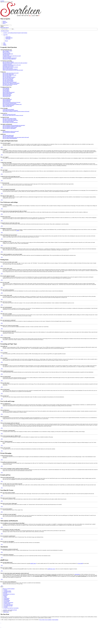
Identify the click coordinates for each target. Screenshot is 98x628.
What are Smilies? (6, 90)
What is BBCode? (6, 88)
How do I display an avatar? (8, 67)
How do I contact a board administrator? (10, 138)
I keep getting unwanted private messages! (10, 110)
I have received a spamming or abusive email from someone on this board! (16, 111)
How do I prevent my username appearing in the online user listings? (15, 62)
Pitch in (4, 23)
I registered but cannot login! (8, 53)
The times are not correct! (7, 63)
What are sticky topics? (7, 94)
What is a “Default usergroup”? (8, 105)
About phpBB (80, 563)
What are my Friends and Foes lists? (9, 114)
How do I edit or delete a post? (8, 73)
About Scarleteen (55, 619)
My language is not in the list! (8, 65)
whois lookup (77, 574)
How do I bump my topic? (7, 85)
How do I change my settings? (8, 61)
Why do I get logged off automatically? (10, 57)
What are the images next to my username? (10, 66)
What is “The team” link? (7, 106)
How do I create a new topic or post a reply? (11, 72)
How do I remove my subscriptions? (9, 128)
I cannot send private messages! (8, 109)
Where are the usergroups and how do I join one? (11, 102)
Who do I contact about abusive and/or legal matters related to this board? (16, 137)
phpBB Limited (33, 563)
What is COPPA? (6, 51)
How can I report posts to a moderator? (10, 82)
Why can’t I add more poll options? (9, 77)
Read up (4, 21)
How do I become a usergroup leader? (9, 103)
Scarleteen (2, 0)
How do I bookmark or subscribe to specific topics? (12, 126)
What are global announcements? (9, 92)
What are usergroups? (6, 101)
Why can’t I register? (6, 52)
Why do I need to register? (7, 50)
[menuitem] (7, 36)
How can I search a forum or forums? (9, 118)
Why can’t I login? (6, 54)
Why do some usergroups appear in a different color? (12, 104)
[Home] (20, 16)
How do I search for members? (8, 121)
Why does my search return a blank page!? (10, 120)
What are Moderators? (7, 100)
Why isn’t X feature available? (8, 136)
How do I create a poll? (7, 76)
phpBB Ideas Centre (51, 568)
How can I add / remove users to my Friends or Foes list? (13, 115)
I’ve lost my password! (7, 56)
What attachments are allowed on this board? (11, 131)
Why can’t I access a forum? (8, 79)
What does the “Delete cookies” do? (9, 58)
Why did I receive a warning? (8, 81)
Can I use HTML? (6, 89)
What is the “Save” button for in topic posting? (11, 83)
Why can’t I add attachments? (8, 80)
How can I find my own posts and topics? (10, 122)
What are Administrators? (7, 99)
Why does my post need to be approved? (10, 84)
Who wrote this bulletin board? (8, 135)
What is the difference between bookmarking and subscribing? (14, 125)
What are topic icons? (6, 96)
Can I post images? (6, 91)
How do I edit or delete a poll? (8, 78)
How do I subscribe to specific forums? (10, 127)
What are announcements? (7, 93)
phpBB (17, 230)
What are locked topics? (7, 95)
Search (1, 25)
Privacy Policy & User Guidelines (45, 619)
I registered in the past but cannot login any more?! (12, 55)
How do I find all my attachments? (9, 132)
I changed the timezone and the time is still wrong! (12, 64)
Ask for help (5, 22)
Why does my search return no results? (10, 119)
